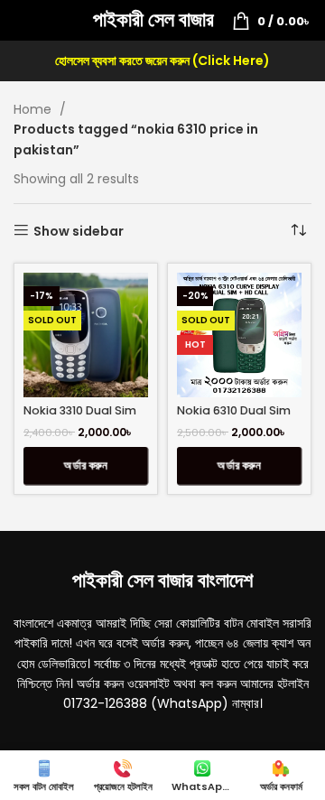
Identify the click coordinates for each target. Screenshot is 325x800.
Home (34, 109)
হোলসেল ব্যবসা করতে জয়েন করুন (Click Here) (162, 60)
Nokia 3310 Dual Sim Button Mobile (79, 417)
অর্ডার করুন (85, 465)
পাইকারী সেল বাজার (153, 19)
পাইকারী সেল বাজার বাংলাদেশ (162, 580)
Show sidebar (78, 230)
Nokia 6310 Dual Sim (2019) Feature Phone (239, 417)
